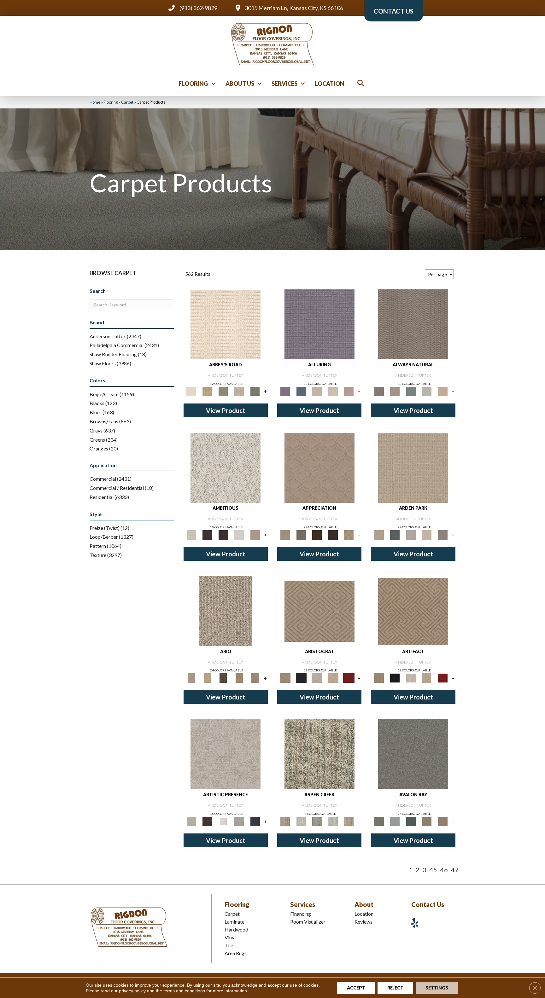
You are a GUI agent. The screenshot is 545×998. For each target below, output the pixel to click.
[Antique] (207, 677)
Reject (395, 987)
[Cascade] (317, 677)
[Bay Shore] (239, 677)
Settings (436, 987)
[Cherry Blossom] (349, 677)
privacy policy (132, 990)
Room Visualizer (307, 922)
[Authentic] (413, 467)
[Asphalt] (413, 754)
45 (433, 870)
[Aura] (225, 323)
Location (329, 83)
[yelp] (417, 923)
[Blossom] (349, 390)
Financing (300, 914)
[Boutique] (443, 390)
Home (95, 102)
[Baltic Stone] (225, 754)
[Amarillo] (319, 467)
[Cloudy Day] (411, 534)
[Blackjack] (301, 677)
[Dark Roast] (223, 534)
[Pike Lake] (317, 821)
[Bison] (317, 534)
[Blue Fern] (411, 390)
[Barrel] (413, 323)
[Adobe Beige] (225, 610)
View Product (225, 410)
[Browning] (333, 534)
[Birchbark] (333, 390)
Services (284, 83)
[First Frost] (239, 534)
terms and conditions (184, 990)
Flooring (193, 83)
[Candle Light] (223, 821)
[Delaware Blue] (255, 390)
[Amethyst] (319, 323)
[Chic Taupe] (239, 390)
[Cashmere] (333, 677)
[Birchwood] (319, 610)
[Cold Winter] (239, 821)
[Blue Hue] (395, 534)
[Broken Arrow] (255, 677)
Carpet (127, 102)
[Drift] (427, 534)
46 (444, 870)
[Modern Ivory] (301, 821)
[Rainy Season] (333, 821)
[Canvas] (225, 467)
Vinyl (230, 937)
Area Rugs (236, 953)
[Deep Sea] (255, 821)
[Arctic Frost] (301, 534)
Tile (229, 945)
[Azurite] (301, 390)
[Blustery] (427, 390)
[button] (213, 83)
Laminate (234, 922)
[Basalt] (317, 390)
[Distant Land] (443, 821)
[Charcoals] (207, 534)
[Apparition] (223, 677)
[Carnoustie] (349, 534)
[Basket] (395, 390)
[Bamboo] (207, 390)
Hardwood (236, 929)
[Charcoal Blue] (411, 821)
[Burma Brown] (207, 821)
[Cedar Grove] (319, 754)
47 (455, 870)
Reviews (363, 922)
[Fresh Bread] (255, 534)
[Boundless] (223, 390)
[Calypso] (395, 821)
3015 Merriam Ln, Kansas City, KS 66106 (294, 7)
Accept (356, 987)
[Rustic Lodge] (349, 821)
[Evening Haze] (443, 534)
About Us (240, 83)
